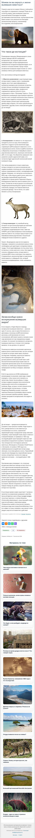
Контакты (15, 835)
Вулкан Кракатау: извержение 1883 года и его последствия (16, 679)
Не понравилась (21, 530)
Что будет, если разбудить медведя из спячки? (15, 624)
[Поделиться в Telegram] (9, 523)
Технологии (28, 514)
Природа (23, 514)
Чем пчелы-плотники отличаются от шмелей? (15, 568)
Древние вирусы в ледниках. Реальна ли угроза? (16, 707)
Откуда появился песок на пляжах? (14, 734)
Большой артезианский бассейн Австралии (17, 788)
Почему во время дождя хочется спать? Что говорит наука (17, 652)
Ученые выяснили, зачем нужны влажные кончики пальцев (17, 596)
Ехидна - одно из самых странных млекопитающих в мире (14, 815)
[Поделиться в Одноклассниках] (6, 523)
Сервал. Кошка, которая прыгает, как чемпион (15, 761)
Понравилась (6, 530)
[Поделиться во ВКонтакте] (3, 523)
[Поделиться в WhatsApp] (12, 523)
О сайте (20, 835)
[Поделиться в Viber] (15, 523)
